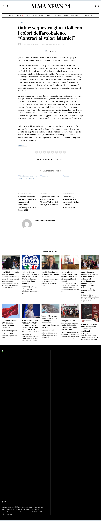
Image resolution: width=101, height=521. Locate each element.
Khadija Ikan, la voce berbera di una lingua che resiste (50, 274)
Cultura (47, 15)
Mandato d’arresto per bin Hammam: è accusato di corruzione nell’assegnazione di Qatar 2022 (27, 203)
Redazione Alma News (45, 220)
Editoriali (18, 15)
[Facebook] (96, 6)
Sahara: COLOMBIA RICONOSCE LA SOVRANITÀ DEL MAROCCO (9, 324)
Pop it (62, 159)
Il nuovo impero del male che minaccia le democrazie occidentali (89, 327)
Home (11, 15)
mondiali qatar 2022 (50, 159)
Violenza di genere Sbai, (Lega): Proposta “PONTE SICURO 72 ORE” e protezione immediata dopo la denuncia (30, 278)
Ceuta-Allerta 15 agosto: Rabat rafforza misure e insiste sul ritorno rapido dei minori (70, 276)
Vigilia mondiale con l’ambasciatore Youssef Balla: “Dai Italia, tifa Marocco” (49, 200)
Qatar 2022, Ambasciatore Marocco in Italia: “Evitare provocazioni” (71, 202)
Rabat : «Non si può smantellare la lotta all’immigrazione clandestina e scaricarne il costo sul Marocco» (50, 321)
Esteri (35, 15)
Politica (28, 15)
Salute (66, 15)
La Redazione (87, 15)
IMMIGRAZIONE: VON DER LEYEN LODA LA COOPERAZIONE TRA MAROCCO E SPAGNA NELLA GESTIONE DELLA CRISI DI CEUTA (30, 326)
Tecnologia (58, 15)
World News (75, 15)
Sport (41, 15)
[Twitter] (98, 6)
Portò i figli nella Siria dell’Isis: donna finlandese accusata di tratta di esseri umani (11, 275)
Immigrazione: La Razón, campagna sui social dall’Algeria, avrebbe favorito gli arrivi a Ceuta (69, 325)
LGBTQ (39, 159)
